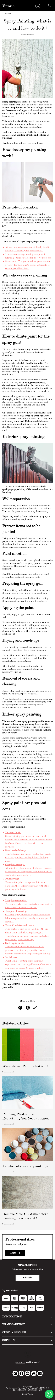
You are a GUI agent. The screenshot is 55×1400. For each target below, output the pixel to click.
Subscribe (27, 1278)
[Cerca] (37, 6)
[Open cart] (49, 5)
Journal (8, 13)
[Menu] (44, 6)
